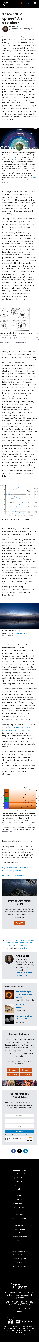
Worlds (24, 945)
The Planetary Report (19, 1218)
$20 (13, 1074)
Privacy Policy (30, 1135)
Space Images (19, 1207)
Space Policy (20, 1185)
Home (18, 948)
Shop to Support (19, 1259)
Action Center (19, 1229)
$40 (25, 1074)
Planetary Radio (19, 1203)
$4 (12, 1070)
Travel (19, 1262)
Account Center (10, 1309)
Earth (8, 943)
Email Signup (19, 1233)
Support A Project (19, 1255)
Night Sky (19, 1181)
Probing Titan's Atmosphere (13, 875)
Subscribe (19, 1131)
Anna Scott (22, 955)
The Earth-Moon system (20, 943)
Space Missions (19, 1178)
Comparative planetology (25, 940)
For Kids (19, 1189)
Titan (19, 945)
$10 (25, 1070)
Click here (32, 178)
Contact (19, 1240)
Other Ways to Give (19, 1266)
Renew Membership (19, 1251)
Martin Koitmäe (21, 633)
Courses (19, 1215)
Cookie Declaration (19, 1334)
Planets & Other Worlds (19, 1174)
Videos (19, 1211)
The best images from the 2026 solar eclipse (24, 994)
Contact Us (22, 1309)
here (16, 157)
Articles (25, 948)
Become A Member (19, 1237)
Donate (19, 923)
